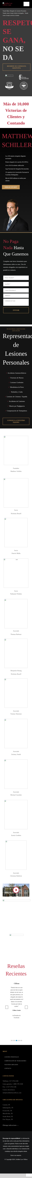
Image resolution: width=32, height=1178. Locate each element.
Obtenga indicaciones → (11, 1125)
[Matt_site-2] (16, 436)
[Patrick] (16, 519)
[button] (11, 1040)
